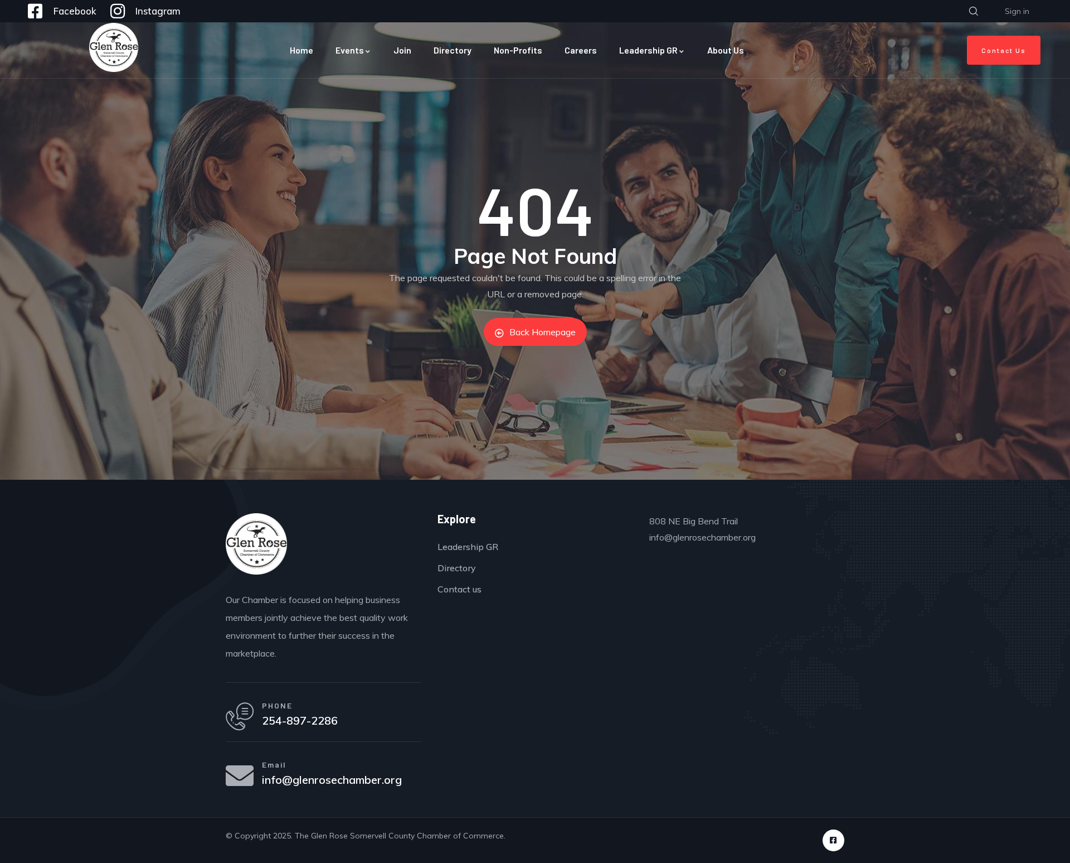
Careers (581, 50)
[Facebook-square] (833, 840)
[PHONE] (240, 716)
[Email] (240, 775)
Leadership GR (648, 50)
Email (274, 764)
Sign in (1017, 11)
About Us (725, 50)
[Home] (113, 47)
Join (402, 50)
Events (349, 50)
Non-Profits (518, 50)
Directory (452, 50)
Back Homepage (542, 332)
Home (301, 50)
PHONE (277, 705)
